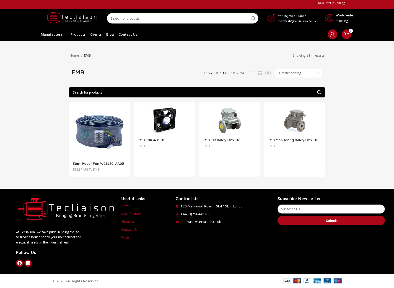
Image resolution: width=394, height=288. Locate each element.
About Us (128, 221)
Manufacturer (131, 214)
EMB (96, 169)
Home (74, 55)
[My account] (332, 34)
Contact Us (129, 229)
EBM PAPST (82, 169)
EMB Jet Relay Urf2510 (222, 140)
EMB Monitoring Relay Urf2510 (293, 140)
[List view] (252, 73)
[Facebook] (19, 263)
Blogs (125, 237)
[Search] (253, 18)
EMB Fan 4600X (151, 140)
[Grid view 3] (260, 73)
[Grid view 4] (268, 73)
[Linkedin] (28, 263)
